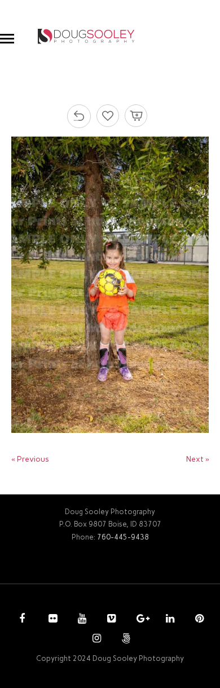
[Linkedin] (168, 620)
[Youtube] (80, 620)
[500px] (124, 639)
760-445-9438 (123, 537)
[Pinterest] (198, 620)
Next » (197, 459)
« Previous (30, 459)
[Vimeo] (110, 620)
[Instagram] (95, 639)
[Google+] (139, 620)
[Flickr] (51, 620)
